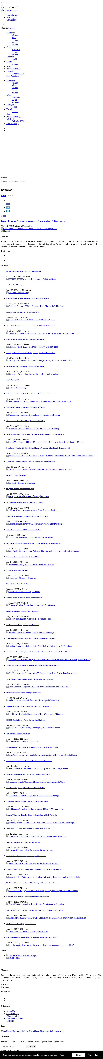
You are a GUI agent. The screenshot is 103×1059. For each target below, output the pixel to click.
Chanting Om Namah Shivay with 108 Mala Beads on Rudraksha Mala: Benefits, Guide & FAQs (37, 652)
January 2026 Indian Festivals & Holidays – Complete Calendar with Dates (30, 353)
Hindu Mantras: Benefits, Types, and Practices (21, 924)
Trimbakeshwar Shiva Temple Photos (18, 584)
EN (13, 8)
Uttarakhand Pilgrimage (39, 1031)
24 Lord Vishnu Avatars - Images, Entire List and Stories (24, 502)
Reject (78, 1055)
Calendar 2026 (18, 73)
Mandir (15, 45)
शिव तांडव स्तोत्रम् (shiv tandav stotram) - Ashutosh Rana (23, 271)
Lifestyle (10, 57)
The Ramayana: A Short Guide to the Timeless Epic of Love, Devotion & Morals (32, 747)
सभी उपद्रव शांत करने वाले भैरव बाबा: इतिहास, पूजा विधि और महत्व (23, 692)
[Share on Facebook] (8, 204)
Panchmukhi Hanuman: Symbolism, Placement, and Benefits (25, 407)
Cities (8, 47)
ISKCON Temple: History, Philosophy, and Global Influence (25, 720)
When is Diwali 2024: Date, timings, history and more (23, 842)
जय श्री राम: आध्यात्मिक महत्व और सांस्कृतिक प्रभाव (20, 489)
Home (3, 195)
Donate (12, 28)
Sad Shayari (11, 17)
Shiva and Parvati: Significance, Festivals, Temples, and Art (25, 366)
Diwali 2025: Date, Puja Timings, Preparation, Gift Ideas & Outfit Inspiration (31, 325)
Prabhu (15, 40)
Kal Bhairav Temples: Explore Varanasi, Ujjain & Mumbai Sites (27, 801)
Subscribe (31, 1046)
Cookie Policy (59, 1055)
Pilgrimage (16, 1031)
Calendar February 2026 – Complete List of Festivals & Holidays (27, 298)
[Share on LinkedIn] (8, 211)
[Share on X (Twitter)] (8, 207)
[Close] (2, 5)
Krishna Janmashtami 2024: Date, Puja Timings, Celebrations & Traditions (30, 638)
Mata (14, 37)
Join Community (13, 69)
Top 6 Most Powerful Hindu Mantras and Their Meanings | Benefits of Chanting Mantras (35, 434)
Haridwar (16, 49)
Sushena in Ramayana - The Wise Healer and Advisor (23, 557)
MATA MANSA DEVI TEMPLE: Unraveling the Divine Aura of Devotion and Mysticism (34, 910)
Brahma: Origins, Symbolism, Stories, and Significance (24, 597)
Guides (15, 64)
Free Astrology (12, 76)
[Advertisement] (51, 155)
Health (14, 59)
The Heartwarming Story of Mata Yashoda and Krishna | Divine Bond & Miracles (32, 665)
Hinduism (10, 33)
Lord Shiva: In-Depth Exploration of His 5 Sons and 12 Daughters (27, 706)
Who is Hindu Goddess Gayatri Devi (18, 733)
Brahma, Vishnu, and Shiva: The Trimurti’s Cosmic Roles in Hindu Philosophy (31, 815)
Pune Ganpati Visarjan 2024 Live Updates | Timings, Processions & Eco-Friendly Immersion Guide (38, 448)
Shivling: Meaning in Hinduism (16, 475)
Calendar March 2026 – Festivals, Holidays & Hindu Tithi (25, 339)
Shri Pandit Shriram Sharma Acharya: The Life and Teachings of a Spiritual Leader (33, 543)
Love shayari (11, 15)
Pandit (14, 42)
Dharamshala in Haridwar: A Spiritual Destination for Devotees (27, 516)
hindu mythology (56, 1031)
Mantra (15, 35)
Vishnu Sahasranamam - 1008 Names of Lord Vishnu (23, 529)
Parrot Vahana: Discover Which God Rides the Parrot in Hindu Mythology (30, 461)
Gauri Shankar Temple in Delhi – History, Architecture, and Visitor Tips (29, 679)
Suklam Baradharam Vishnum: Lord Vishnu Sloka (22, 611)
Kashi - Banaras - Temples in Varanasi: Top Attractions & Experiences (33, 221)
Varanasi (15, 54)
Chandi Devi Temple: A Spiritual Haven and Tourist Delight (25, 788)
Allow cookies (93, 1055)
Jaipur (14, 52)
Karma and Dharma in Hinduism (17, 570)
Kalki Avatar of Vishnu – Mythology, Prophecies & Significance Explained (30, 393)
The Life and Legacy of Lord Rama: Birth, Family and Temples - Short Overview (32, 883)
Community (11, 20)
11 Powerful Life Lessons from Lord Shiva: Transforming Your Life (28, 828)
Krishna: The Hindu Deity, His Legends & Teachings (23, 625)
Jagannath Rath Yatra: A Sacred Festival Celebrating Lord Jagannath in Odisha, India (34, 869)
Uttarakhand (6, 1031)
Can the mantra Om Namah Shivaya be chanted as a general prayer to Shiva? (31, 937)
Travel (9, 61)
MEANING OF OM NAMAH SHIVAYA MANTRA (22, 312)
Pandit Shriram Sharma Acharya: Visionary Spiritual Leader (26, 856)
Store (8, 66)
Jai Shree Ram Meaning (14, 285)
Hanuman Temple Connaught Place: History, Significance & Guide (28, 774)
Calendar (10, 71)
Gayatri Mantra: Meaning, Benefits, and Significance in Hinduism (27, 896)
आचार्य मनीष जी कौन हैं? (12, 380)
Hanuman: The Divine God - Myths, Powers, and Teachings (25, 421)
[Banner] (29, 228)
